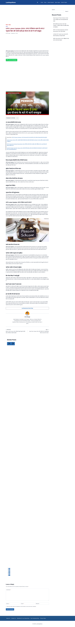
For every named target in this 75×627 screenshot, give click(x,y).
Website (37, 603)
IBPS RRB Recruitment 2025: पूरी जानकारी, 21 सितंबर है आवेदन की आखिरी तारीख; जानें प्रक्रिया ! (61, 25)
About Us (8, 618)
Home (42, 2)
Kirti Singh (8, 33)
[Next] (13, 343)
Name (7, 603)
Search (66, 11)
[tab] (9, 568)
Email (22, 603)
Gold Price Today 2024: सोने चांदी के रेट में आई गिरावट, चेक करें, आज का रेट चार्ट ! (39, 331)
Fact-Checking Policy (34, 618)
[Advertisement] (27, 16)
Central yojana (54, 7)
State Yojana (57, 2)
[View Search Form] (37, 2)
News (45, 2)
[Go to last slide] (9, 343)
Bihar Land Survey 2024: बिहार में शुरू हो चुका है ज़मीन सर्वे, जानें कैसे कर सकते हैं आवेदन (15, 331)
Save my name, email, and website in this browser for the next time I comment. (21, 606)
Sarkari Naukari (51, 2)
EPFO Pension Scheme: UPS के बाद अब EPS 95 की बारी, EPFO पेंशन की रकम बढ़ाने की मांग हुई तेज (29, 137)
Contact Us (13, 618)
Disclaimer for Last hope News (23, 618)
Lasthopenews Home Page (27, 308)
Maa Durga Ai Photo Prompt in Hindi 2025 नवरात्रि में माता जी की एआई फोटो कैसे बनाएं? (60, 19)
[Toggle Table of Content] (17, 118)
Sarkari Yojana (64, 2)
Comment (8, 589)
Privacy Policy (43, 618)
